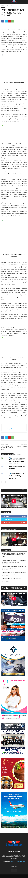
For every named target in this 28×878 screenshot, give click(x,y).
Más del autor (17, 454)
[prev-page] (2, 482)
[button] (2, 2)
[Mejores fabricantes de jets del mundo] (5, 468)
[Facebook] (2, 21)
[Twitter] (6, 21)
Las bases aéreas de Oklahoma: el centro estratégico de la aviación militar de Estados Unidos (14, 579)
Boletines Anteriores (22, 446)
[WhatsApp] (12, 21)
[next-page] (5, 482)
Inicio (2, 5)
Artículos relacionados (7, 454)
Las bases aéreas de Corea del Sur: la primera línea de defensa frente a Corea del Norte (14, 561)
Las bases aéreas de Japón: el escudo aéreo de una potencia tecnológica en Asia (14, 567)
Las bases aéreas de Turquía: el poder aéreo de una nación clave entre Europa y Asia (14, 573)
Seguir (24, 519)
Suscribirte (23, 522)
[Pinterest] (9, 21)
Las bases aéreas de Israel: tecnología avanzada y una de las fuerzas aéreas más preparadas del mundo (13, 555)
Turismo (6, 5)
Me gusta (24, 516)
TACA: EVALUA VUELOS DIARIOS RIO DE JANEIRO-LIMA (7, 448)
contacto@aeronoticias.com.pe (17, 861)
